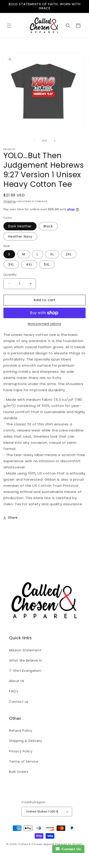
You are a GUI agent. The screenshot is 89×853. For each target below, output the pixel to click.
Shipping (9, 201)
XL (52, 254)
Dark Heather (20, 226)
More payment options (44, 324)
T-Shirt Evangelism (25, 670)
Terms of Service (24, 761)
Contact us (19, 701)
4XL (29, 264)
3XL (11, 264)
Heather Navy (20, 236)
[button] (9, 26)
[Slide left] (34, 141)
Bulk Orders (19, 771)
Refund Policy (20, 730)
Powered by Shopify (69, 844)
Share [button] (13, 517)
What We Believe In (25, 660)
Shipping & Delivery (25, 741)
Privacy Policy (20, 751)
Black (48, 226)
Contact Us (70, 849)
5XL (47, 264)
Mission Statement (25, 650)
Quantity (9, 274)
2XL (69, 254)
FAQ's (13, 691)
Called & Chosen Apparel (36, 844)
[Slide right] (55, 141)
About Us (16, 681)
